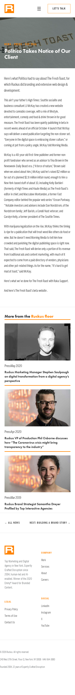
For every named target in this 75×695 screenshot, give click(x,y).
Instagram (46, 613)
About (44, 573)
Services (45, 567)
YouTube (45, 626)
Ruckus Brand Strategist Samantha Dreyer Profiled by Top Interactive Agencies (32, 506)
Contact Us (10, 622)
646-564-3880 (49, 659)
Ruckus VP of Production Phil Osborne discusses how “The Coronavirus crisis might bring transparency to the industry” (36, 442)
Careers (45, 580)
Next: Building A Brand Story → (50, 523)
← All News (12, 523)
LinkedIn (45, 606)
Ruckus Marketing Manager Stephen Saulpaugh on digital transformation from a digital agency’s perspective (37, 376)
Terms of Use (11, 616)
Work (43, 560)
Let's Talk (59, 8)
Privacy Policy (11, 609)
